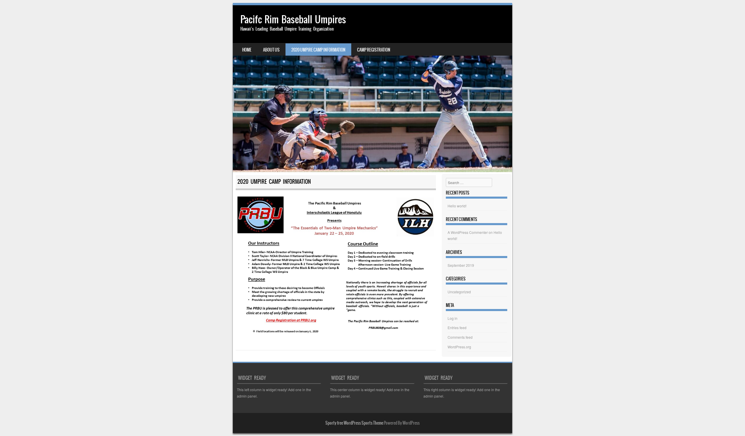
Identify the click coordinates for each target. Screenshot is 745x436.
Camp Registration (373, 50)
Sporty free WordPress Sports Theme (354, 423)
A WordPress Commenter (468, 232)
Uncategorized (459, 291)
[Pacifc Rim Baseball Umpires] (372, 88)
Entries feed (457, 327)
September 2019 (461, 265)
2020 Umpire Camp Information (318, 50)
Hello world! (457, 205)
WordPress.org (459, 346)
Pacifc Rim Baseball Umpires (293, 19)
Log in (452, 318)
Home (246, 50)
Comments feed (460, 337)
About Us (271, 50)
